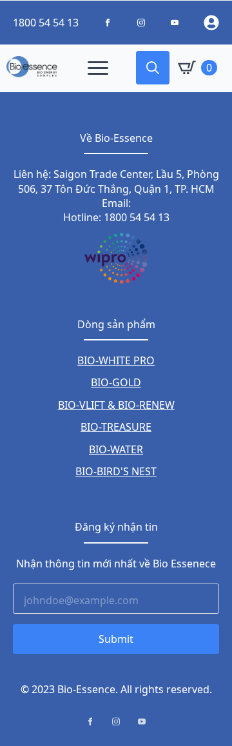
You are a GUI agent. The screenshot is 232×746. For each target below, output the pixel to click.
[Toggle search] (152, 67)
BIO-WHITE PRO (116, 360)
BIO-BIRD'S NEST (116, 471)
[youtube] (142, 721)
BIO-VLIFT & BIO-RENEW (116, 405)
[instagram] (116, 721)
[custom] (108, 23)
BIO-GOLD (116, 382)
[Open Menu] (98, 67)
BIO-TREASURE (116, 427)
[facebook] (90, 721)
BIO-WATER (116, 449)
